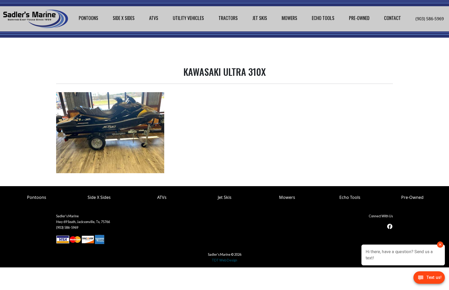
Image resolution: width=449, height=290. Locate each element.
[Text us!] (429, 279)
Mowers (287, 197)
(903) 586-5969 (429, 19)
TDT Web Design (224, 260)
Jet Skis (225, 197)
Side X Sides (99, 197)
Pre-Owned (412, 197)
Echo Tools (349, 197)
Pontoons (36, 197)
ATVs (162, 197)
